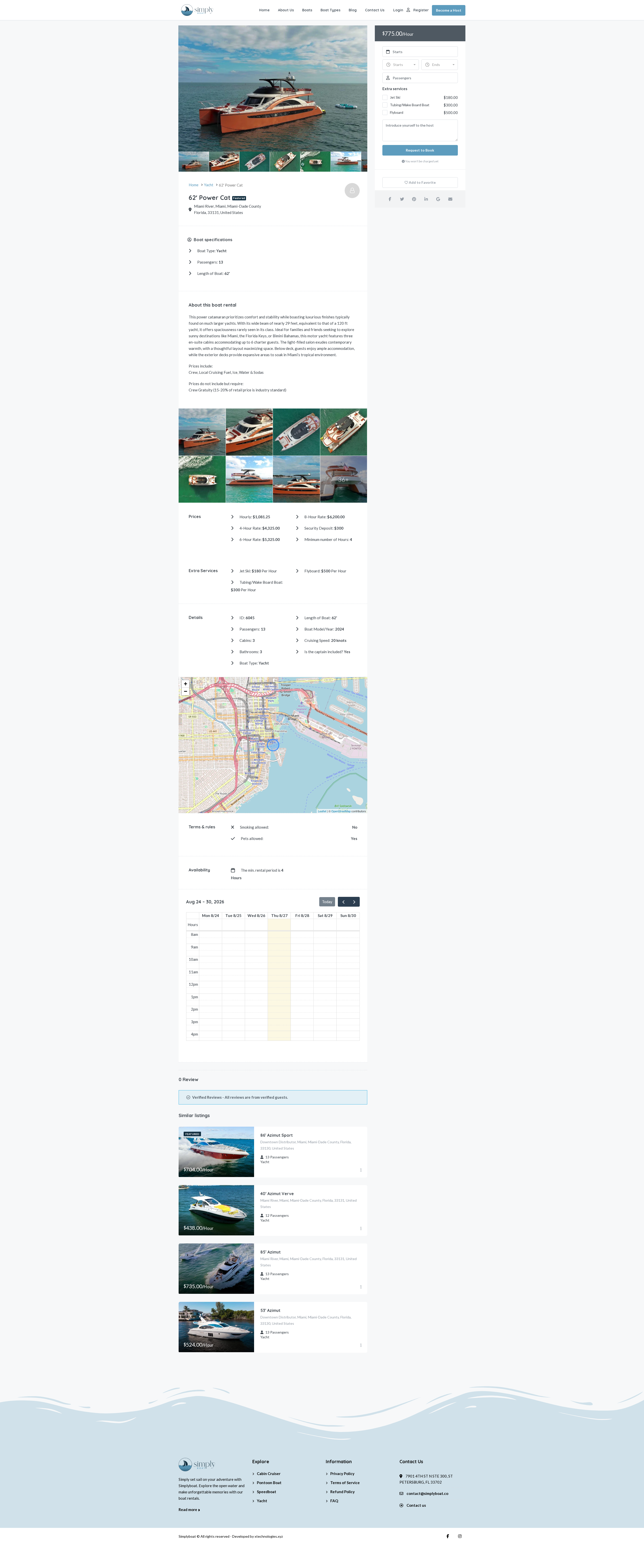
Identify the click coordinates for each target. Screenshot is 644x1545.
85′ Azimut (270, 1252)
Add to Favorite (422, 182)
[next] (354, 901)
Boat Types (330, 10)
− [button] (185, 691)
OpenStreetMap (341, 811)
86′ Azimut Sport (276, 1135)
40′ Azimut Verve (277, 1193)
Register (421, 10)
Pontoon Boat (269, 1482)
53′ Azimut (270, 1310)
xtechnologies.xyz (269, 1536)
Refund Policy (342, 1491)
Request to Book (420, 150)
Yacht (262, 1500)
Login (398, 10)
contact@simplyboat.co (427, 1493)
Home (264, 10)
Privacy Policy (342, 1473)
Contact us (416, 1505)
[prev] (343, 901)
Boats (307, 10)
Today (327, 901)
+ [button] (185, 684)
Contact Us (374, 10)
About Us (286, 10)
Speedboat (266, 1491)
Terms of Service (345, 1482)
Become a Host (448, 10)
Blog (353, 10)
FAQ (334, 1500)
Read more (188, 1509)
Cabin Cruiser (268, 1473)
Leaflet (322, 811)
